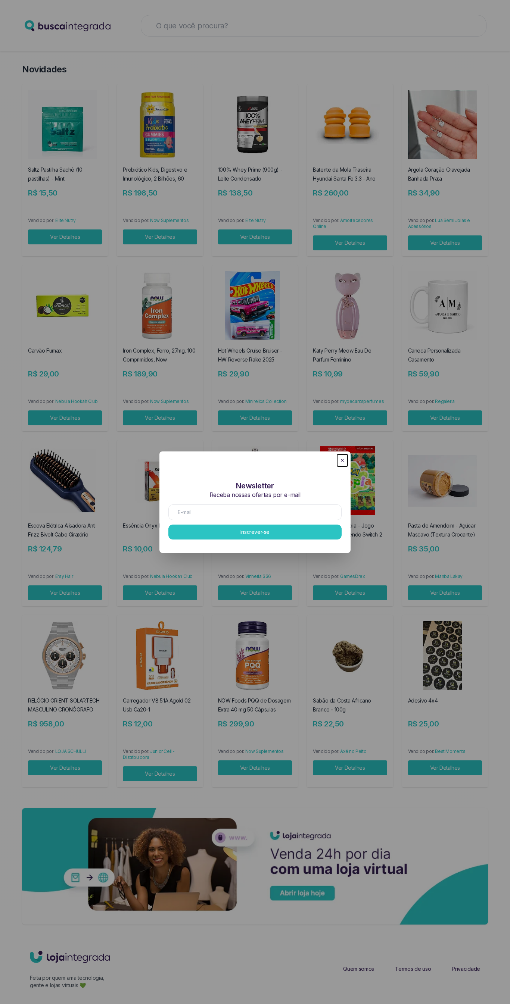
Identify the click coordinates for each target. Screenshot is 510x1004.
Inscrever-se (255, 532)
